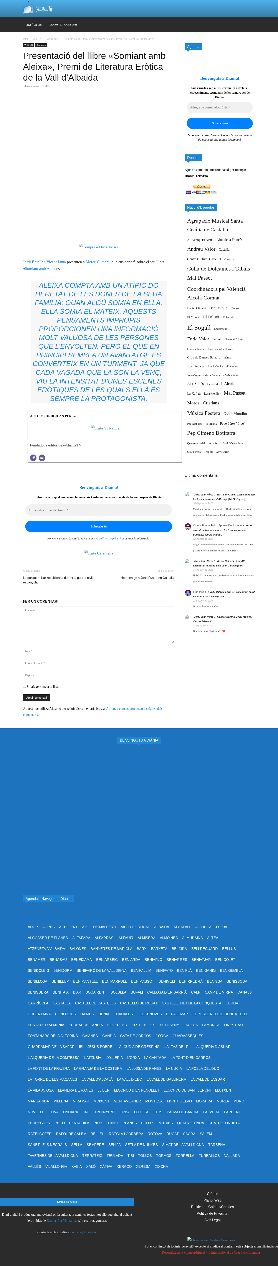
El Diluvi (211, 316)
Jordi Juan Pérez (203, 494)
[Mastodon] (243, 25)
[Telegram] (67, 103)
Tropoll (208, 451)
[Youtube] (226, 25)
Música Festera (203, 413)
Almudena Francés (229, 240)
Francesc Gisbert (196, 349)
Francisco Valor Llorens (220, 349)
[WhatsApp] (47, 103)
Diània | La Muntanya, (62, 1220)
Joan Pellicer (195, 366)
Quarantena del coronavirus (203, 443)
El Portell (228, 317)
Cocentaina (229, 259)
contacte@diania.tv (84, 1232)
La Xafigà (194, 393)
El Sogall (199, 327)
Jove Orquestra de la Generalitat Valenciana (212, 375)
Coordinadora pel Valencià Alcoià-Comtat (216, 293)
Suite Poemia (194, 451)
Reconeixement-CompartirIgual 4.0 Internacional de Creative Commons (211, 1252)
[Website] (33, 458)
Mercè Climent (97, 262)
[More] (77, 103)
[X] (210, 25)
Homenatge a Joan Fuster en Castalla (147, 578)
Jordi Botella (33, 262)
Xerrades (52, 39)
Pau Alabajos (194, 423)
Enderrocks (220, 328)
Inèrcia (227, 357)
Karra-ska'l (212, 384)
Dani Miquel (218, 308)
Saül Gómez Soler (233, 443)
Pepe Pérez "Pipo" (232, 423)
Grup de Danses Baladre (203, 357)
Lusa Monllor (212, 393)
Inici (25, 39)
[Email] (57, 103)
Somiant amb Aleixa (41, 268)
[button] (246, 8)
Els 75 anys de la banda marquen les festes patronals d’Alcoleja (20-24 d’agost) (222, 530)
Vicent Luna (56, 262)
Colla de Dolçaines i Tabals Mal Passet (218, 273)
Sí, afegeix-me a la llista (42, 686)
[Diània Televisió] (38, 9)
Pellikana (211, 423)
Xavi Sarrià (222, 451)
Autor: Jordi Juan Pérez (53, 416)
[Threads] (251, 25)
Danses (235, 308)
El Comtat (193, 317)
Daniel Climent (196, 308)
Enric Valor (198, 338)
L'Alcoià (228, 383)
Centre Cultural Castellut (204, 259)
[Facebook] (193, 25)
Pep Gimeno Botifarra (211, 433)
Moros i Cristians (203, 403)
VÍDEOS (37, 39)
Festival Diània (234, 339)
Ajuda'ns (191, 170)
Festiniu (217, 339)
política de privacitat (111, 538)
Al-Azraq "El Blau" (200, 240)
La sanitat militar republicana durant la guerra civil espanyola (58, 580)
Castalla (224, 249)
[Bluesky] (235, 25)
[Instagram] (202, 25)
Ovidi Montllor (235, 413)
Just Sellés (195, 383)
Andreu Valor (201, 249)
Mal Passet (234, 393)
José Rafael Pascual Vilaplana (223, 366)
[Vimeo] (218, 25)
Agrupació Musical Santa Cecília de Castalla (215, 225)
